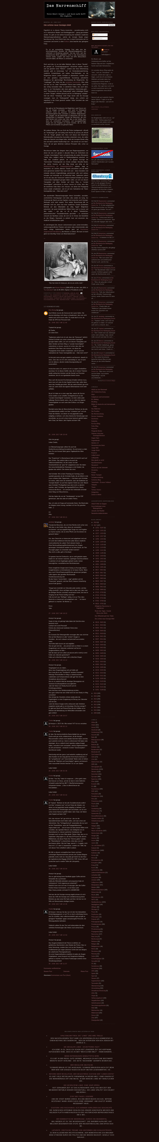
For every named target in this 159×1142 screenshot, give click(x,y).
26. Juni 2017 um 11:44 (58, 322)
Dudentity (94, 421)
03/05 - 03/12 (99, 664)
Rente (93, 949)
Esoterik (94, 784)
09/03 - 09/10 (99, 575)
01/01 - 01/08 (99, 690)
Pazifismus (94, 914)
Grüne (93, 823)
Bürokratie (94, 752)
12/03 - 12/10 (99, 539)
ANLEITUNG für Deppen (99, 504)
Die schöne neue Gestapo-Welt (104, 619)
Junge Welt (94, 448)
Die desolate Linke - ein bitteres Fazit (82, 1047)
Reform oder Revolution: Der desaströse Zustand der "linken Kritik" (81, 1074)
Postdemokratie (49, 299)
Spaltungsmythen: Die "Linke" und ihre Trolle (81, 1036)
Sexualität (94, 961)
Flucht (93, 803)
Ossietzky (94, 470)
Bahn (93, 737)
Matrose (100, 341)
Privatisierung (95, 929)
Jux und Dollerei (96, 845)
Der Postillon (95, 411)
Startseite (66, 971)
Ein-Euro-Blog (95, 423)
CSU (92, 759)
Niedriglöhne (95, 904)
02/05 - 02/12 (99, 675)
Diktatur (65, 295)
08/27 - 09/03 (99, 578)
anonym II (101, 353)
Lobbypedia (95, 458)
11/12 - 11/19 (99, 547)
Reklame (94, 941)
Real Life (94, 936)
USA (92, 993)
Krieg (93, 865)
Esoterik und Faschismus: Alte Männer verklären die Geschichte (81, 1108)
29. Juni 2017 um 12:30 (58, 904)
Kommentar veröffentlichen (52, 968)
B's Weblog (94, 399)
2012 (95, 704)
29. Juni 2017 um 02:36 (58, 771)
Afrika (93, 722)
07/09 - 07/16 (99, 598)
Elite (92, 781)
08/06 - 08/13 (99, 587)
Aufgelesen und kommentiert (100, 397)
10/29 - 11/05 (99, 553)
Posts (96, 35)
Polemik (93, 919)
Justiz (81, 296)
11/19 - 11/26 (99, 544)
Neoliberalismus (69, 298)
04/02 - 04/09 (99, 653)
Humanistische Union (98, 445)
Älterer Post (84, 971)
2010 (95, 710)
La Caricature (48, 290)
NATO (93, 899)
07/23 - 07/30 (99, 592)
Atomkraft (94, 730)
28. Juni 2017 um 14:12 (58, 660)
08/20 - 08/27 (99, 581)
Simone (100, 265)
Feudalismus (95, 796)
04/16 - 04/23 (99, 647)
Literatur (93, 880)
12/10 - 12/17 (99, 536)
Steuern (93, 978)
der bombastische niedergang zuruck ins (102, 280)
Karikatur (94, 853)
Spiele (93, 973)
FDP (92, 791)
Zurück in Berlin (96, 494)
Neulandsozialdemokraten (99, 513)
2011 (95, 707)
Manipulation (95, 885)
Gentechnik (95, 813)
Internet (93, 838)
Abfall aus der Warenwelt (99, 389)
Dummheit (72, 295)
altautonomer (102, 201)
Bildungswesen (96, 739)
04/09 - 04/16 (99, 650)
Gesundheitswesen (97, 816)
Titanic (93, 487)
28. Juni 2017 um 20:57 (58, 715)
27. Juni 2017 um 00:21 (58, 517)
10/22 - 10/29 (99, 556)
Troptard (101, 328)
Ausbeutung (95, 732)
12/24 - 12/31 (99, 530)
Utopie (93, 995)
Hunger (93, 835)
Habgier (93, 826)
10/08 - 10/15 (99, 561)
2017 (95, 525)
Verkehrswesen (96, 1003)
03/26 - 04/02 (99, 656)
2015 (95, 696)
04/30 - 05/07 (99, 642)
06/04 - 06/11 (99, 628)
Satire (93, 956)
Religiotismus (95, 946)
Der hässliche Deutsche (81, 1065)
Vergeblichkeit (95, 1000)
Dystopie (80, 295)
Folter (93, 806)
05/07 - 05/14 (99, 639)
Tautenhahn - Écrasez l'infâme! (101, 482)
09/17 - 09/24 (99, 570)
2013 (95, 702)
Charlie (59, 293)
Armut (93, 727)
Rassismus (94, 934)
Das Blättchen (95, 409)
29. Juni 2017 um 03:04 (58, 869)
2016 (95, 693)
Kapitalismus (48, 298)
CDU (51, 295)
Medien (93, 887)
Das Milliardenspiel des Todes (104, 616)
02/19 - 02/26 (99, 670)
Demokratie (57, 295)
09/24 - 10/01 (99, 567)
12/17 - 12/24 (99, 533)
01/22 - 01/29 (99, 681)
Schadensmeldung (97, 477)
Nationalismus (95, 897)
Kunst (93, 867)
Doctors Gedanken (97, 416)
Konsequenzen (96, 860)
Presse (93, 927)
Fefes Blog (94, 426)
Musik (93, 894)
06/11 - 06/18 (99, 625)
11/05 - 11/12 (99, 550)
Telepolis (94, 485)
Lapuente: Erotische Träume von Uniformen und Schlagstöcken (82, 1130)
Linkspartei (94, 877)
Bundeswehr (95, 749)
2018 (95, 522)
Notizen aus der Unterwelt (99, 467)
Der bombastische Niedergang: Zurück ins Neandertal (81, 1119)
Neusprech (94, 465)
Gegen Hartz (95, 438)
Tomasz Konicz (96, 490)
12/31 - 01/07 (99, 527)
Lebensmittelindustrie (98, 872)
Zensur (93, 1015)
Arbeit (93, 725)
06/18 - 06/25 (99, 622)
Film (92, 799)
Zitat (92, 1017)
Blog (92, 742)
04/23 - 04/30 (99, 645)
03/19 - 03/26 (99, 659)
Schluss (66, 41)
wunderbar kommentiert (73, 82)
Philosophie (95, 917)
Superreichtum (95, 981)
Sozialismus (95, 966)
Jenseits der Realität (97, 511)
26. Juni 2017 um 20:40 (58, 434)
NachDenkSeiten (96, 462)
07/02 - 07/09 (99, 601)
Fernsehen (94, 794)
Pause (93, 912)
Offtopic (93, 907)
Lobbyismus (95, 882)
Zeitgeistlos (95, 492)
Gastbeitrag (95, 808)
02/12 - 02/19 (99, 673)
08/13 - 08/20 (99, 584)
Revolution (94, 951)
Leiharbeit (94, 875)
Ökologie (94, 909)
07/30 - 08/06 (99, 589)
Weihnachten (95, 1010)
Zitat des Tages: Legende (81, 1096)
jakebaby (51, 522)
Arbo (99, 278)
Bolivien (93, 744)
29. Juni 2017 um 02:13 (58, 726)
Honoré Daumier (60, 287)
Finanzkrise (95, 801)
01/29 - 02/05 (99, 678)
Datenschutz (95, 762)
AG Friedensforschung (98, 392)
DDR (92, 764)
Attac (93, 394)
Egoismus (94, 779)
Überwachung (65, 299)
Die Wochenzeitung (97, 414)
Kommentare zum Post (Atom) (60, 975)
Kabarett (94, 848)
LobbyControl (95, 455)
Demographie (95, 767)
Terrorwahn (94, 983)
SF (92, 963)
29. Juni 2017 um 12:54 (58, 935)
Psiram (93, 472)
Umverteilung (95, 988)
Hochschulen (95, 833)
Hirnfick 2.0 (95, 443)
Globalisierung (95, 821)
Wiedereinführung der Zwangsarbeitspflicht (58, 166)
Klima (93, 858)
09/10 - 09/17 (99, 572)
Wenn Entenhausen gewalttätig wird (81, 1056)
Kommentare (98, 38)
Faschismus (48, 296)
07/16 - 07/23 (99, 595)
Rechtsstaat (95, 939)
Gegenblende (95, 440)
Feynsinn (94, 428)
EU (92, 786)
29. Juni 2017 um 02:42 (58, 795)
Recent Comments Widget (108, 380)
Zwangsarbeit (95, 1020)
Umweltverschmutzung (98, 990)
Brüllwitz (94, 747)
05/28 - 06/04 (99, 630)
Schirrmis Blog (96, 480)
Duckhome (94, 418)
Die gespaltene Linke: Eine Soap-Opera (82, 1085)
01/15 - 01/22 (99, 684)
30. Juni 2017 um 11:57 (58, 964)
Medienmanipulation (97, 890)
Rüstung (94, 954)
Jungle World (95, 450)
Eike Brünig (52, 310)
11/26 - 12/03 (99, 542)
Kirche (93, 855)
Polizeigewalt (81, 298)
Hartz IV (56, 296)
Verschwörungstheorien (98, 1005)
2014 (95, 699)
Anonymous (102, 225)
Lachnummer (95, 870)
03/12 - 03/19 (99, 661)
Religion (93, 944)
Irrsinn (75, 296)
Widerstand (94, 1013)
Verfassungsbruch (77, 299)
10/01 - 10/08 (99, 564)
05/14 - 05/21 (99, 636)
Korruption (58, 298)
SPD (57, 299)
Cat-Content (95, 754)
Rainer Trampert (96, 475)
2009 (95, 713)
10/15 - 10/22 (99, 558)
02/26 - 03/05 (99, 667)
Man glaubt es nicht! (97, 460)
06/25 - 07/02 (99, 603)
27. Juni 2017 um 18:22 (58, 613)
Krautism (94, 453)
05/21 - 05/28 (99, 633)
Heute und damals (65, 296)
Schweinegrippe (96, 958)
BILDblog (94, 402)
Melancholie (95, 892)
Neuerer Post (48, 971)
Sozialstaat (94, 968)
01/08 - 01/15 (99, 687)
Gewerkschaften (96, 818)
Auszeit (93, 735)
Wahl (93, 1008)
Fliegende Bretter (96, 431)
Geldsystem (95, 811)
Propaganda (95, 931)
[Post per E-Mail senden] (81, 293)
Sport (93, 976)
